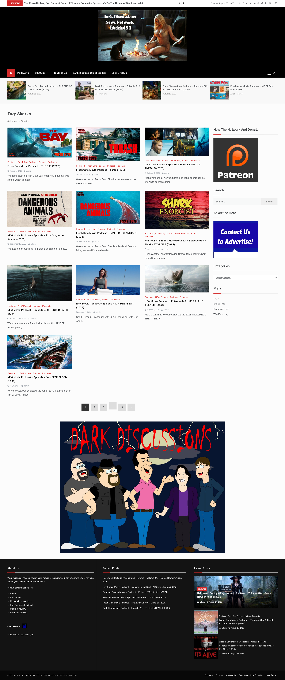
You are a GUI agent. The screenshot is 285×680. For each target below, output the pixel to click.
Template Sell (70, 675)
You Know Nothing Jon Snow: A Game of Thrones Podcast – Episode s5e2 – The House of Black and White (84, 3)
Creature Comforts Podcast (230, 642)
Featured (11, 162)
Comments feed (221, 309)
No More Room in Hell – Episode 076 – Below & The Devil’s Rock (134, 597)
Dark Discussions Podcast (157, 160)
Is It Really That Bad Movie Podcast (172, 233)
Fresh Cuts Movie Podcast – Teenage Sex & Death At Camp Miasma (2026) (139, 587)
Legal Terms (119, 73)
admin (28, 171)
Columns (40, 73)
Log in (216, 298)
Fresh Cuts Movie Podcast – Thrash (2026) (101, 169)
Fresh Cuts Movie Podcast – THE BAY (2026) (33, 166)
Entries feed (219, 303)
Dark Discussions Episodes (89, 73)
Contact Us (60, 73)
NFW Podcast (24, 231)
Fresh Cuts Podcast (27, 162)
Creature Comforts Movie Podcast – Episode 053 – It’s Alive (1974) (135, 592)
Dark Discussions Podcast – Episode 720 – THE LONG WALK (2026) (136, 608)
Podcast (42, 162)
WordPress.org (220, 314)
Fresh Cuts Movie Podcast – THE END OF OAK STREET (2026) (134, 602)
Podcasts (23, 73)
